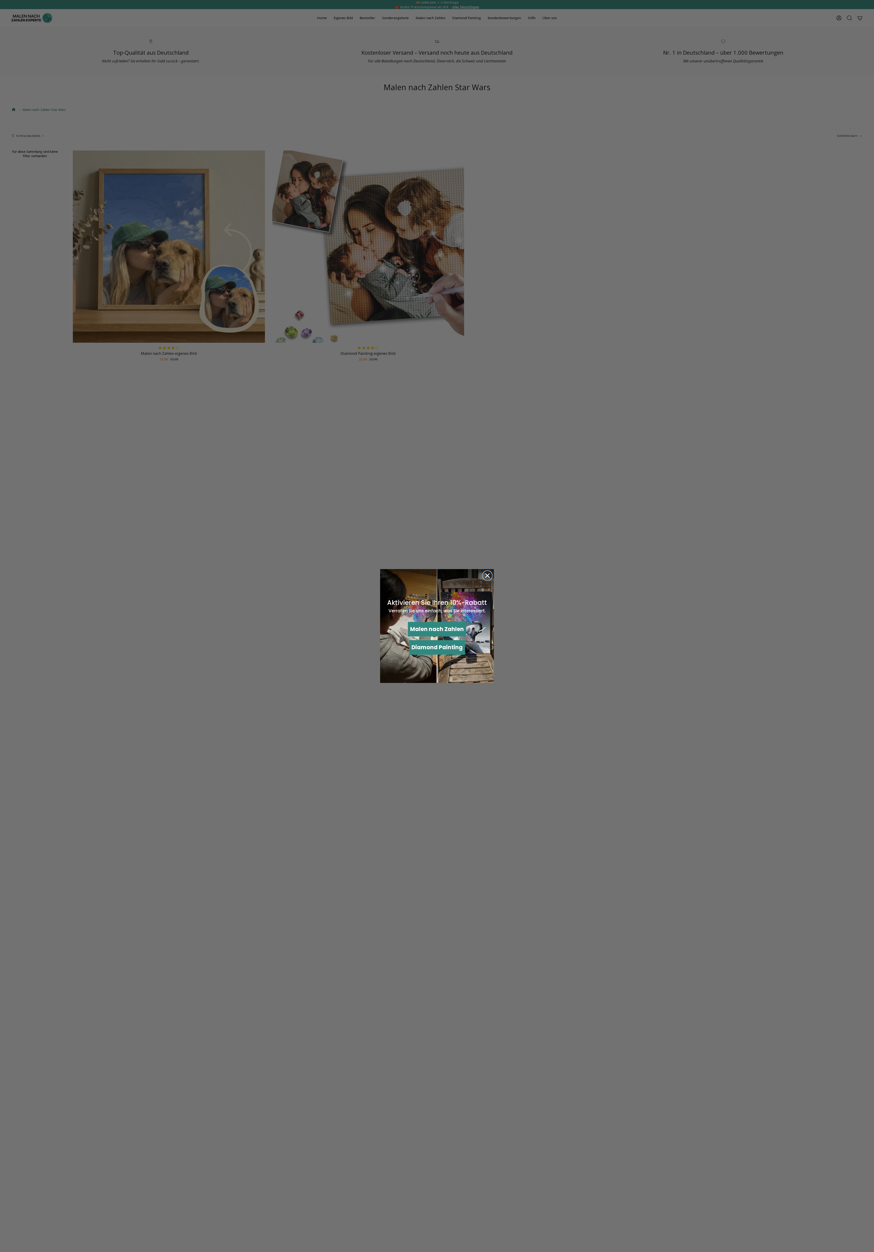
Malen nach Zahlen (437, 629)
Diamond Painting (437, 647)
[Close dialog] (487, 575)
